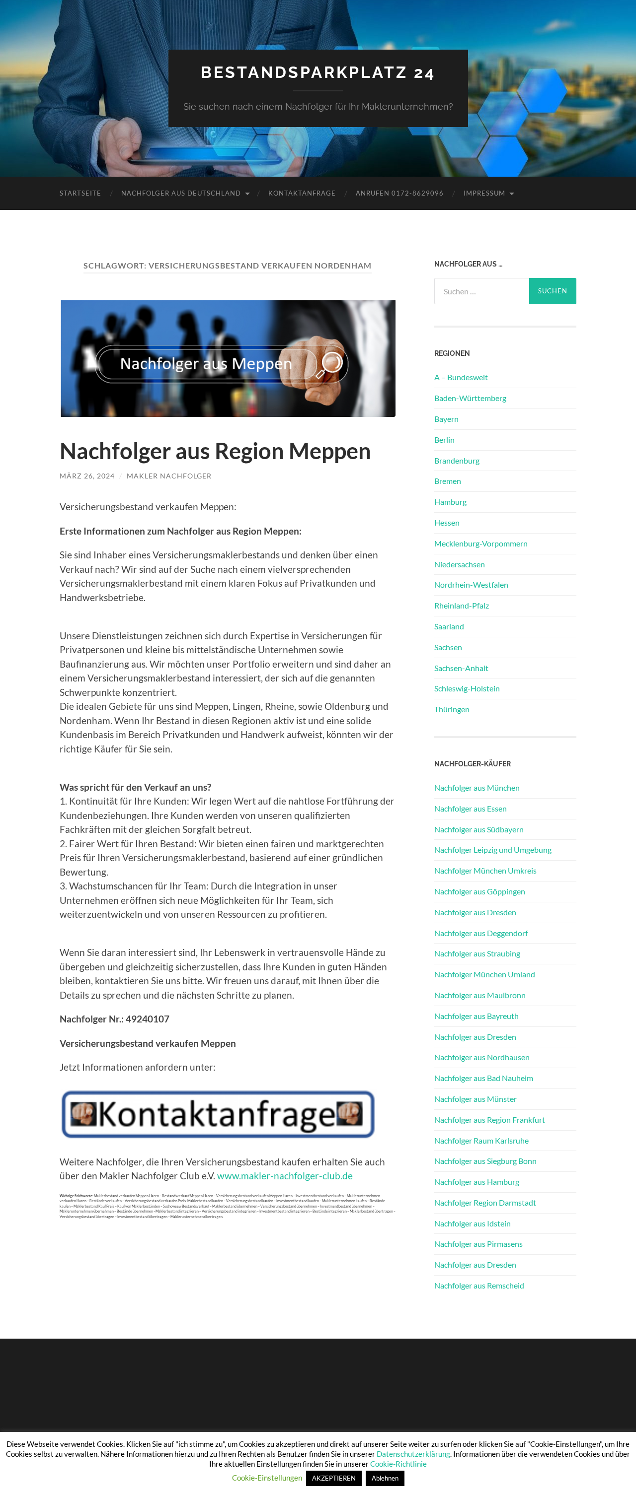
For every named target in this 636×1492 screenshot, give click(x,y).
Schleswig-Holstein (467, 688)
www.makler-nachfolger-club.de (285, 1175)
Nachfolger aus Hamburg (476, 1181)
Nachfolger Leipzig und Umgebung (493, 849)
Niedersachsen (459, 564)
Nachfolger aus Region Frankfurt (489, 1119)
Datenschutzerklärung (413, 1453)
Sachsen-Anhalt (461, 668)
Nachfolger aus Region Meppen (215, 450)
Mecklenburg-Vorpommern (481, 543)
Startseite (80, 193)
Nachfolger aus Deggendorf (481, 933)
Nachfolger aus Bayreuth (476, 1015)
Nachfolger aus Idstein (472, 1223)
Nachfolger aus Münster (475, 1098)
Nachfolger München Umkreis (485, 870)
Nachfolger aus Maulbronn (480, 995)
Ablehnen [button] (385, 1478)
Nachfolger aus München (477, 787)
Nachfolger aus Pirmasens (478, 1243)
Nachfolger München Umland (484, 974)
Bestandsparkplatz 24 (318, 72)
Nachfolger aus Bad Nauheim (483, 1078)
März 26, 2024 (87, 476)
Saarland (449, 626)
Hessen (447, 522)
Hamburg (450, 501)
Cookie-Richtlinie (398, 1463)
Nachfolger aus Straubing (477, 953)
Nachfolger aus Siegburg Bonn (485, 1160)
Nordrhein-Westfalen (471, 584)
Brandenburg (456, 460)
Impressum (484, 193)
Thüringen (452, 709)
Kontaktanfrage (302, 193)
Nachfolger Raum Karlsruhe (481, 1140)
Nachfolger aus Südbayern (479, 829)
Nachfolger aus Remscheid (479, 1285)
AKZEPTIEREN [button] (334, 1478)
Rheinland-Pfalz (461, 605)
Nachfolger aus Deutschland (181, 193)
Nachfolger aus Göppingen (479, 891)
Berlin (444, 439)
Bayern (446, 418)
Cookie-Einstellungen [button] (267, 1477)
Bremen (447, 480)
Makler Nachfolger (169, 476)
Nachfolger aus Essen (470, 808)
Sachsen (448, 647)
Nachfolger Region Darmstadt (485, 1202)
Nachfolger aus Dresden (475, 912)
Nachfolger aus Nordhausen (482, 1057)
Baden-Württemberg (470, 398)
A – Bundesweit (461, 377)
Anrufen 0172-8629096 (400, 193)
